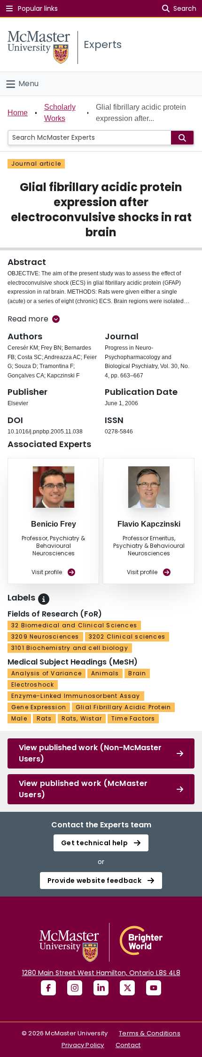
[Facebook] (48, 987)
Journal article (36, 164)
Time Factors (133, 718)
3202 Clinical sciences (127, 637)
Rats (44, 718)
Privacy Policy (83, 1045)
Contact (128, 1045)
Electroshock (32, 685)
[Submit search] (182, 137)
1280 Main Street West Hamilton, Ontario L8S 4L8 (101, 973)
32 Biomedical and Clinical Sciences (74, 625)
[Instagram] (74, 987)
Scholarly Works (60, 112)
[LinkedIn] (101, 987)
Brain (137, 673)
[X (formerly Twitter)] (127, 987)
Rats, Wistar (82, 718)
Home (18, 113)
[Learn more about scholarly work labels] (43, 599)
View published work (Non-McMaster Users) (90, 753)
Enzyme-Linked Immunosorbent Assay (75, 696)
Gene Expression (38, 707)
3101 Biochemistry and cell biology (69, 648)
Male (19, 718)
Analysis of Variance (46, 673)
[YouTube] (153, 987)
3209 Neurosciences (45, 637)
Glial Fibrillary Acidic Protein (123, 707)
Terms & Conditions (149, 1033)
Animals (105, 673)
